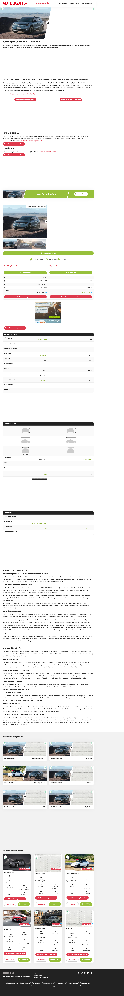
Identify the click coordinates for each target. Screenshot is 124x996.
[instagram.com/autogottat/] (85, 973)
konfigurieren (26, 272)
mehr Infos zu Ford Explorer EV (31, 141)
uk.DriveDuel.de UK (85, 983)
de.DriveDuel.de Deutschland (48, 983)
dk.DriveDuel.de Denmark (73, 986)
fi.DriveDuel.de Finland (86, 986)
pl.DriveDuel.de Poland (24, 986)
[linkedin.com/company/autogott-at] (88, 973)
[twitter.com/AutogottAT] (82, 973)
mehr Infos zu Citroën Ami (48, 152)
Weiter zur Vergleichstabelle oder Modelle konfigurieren (21, 94)
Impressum (37, 973)
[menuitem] (63, 3)
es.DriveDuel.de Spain (73, 983)
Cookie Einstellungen (41, 977)
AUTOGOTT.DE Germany (12, 983)
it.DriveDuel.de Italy (48, 986)
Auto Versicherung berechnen (15, 328)
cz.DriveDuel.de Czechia (37, 986)
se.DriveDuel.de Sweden (60, 986)
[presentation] (3, 221)
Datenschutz (38, 975)
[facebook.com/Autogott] (78, 973)
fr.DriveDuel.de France (61, 983)
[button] (74, 3)
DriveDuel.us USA (36, 983)
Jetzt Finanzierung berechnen (25, 100)
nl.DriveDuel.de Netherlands (11, 986)
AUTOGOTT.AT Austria (25, 983)
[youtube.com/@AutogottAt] (91, 973)
